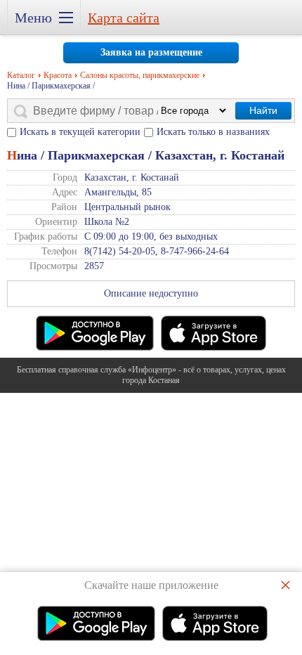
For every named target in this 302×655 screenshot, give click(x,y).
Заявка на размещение (151, 52)
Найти (263, 110)
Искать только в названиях (213, 132)
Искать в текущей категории (80, 132)
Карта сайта (123, 17)
